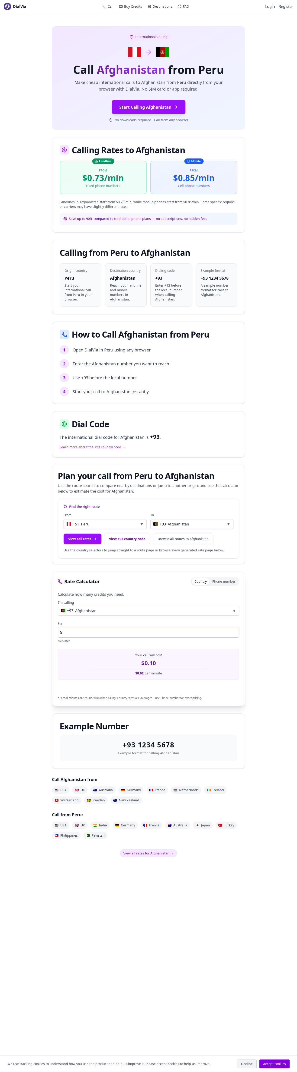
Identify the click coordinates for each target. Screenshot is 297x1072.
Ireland (218, 790)
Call (110, 6)
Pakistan (98, 835)
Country (200, 581)
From (67, 515)
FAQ (186, 6)
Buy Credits (133, 6)
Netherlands (189, 790)
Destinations (162, 6)
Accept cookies (274, 1064)
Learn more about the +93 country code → (92, 447)
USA (63, 790)
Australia (106, 790)
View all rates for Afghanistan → (148, 853)
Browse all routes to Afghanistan (183, 539)
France (160, 790)
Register (286, 6)
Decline (247, 1064)
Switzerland (69, 800)
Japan (205, 825)
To (152, 515)
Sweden (99, 800)
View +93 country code (127, 539)
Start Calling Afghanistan (145, 107)
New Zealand (129, 800)
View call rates (79, 539)
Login (270, 6)
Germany (134, 790)
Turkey (229, 825)
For (60, 623)
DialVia (19, 6)
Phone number (224, 581)
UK (83, 790)
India (103, 825)
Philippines (69, 835)
